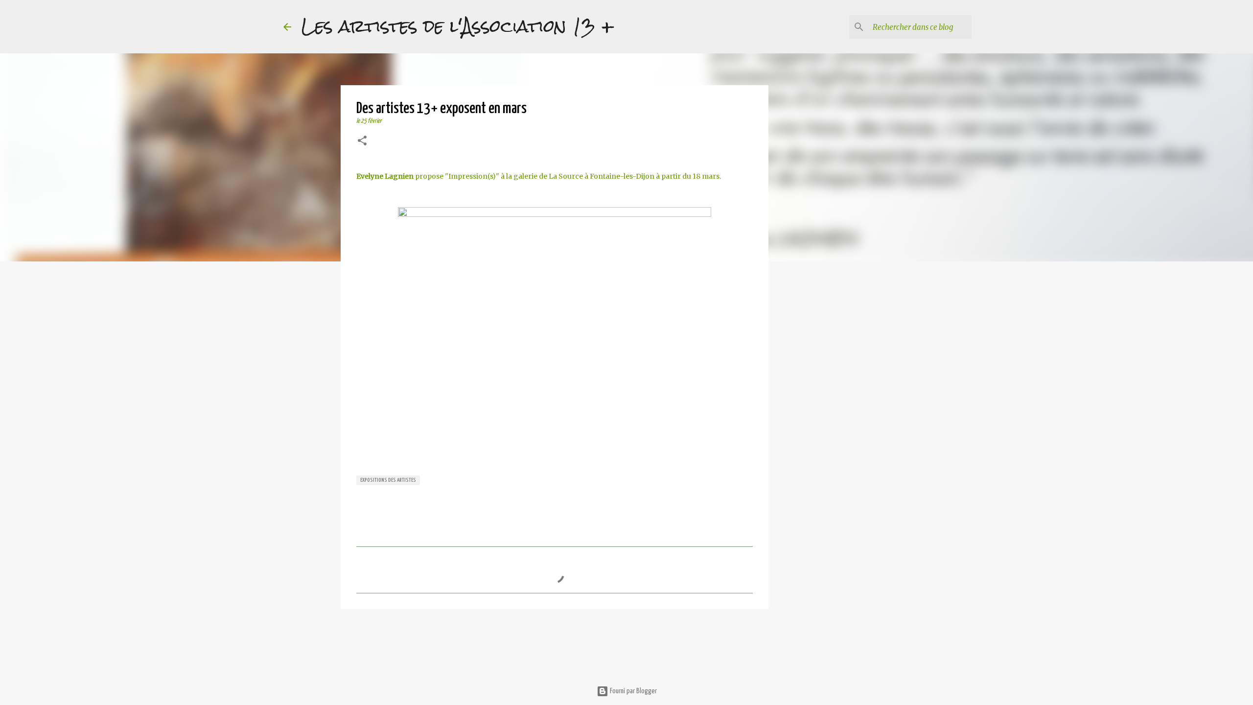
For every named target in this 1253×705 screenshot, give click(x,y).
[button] (362, 142)
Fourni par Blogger (632, 691)
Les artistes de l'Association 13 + (458, 26)
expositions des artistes (388, 480)
